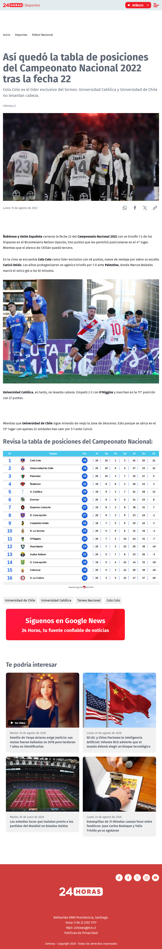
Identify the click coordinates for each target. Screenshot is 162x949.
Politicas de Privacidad (81, 932)
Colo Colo (113, 600)
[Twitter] (145, 208)
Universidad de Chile (20, 600)
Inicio (6, 34)
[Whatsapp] (125, 208)
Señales (138, 5)
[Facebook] (135, 208)
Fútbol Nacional (42, 34)
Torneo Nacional (89, 600)
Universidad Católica (56, 600)
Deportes (21, 34)
